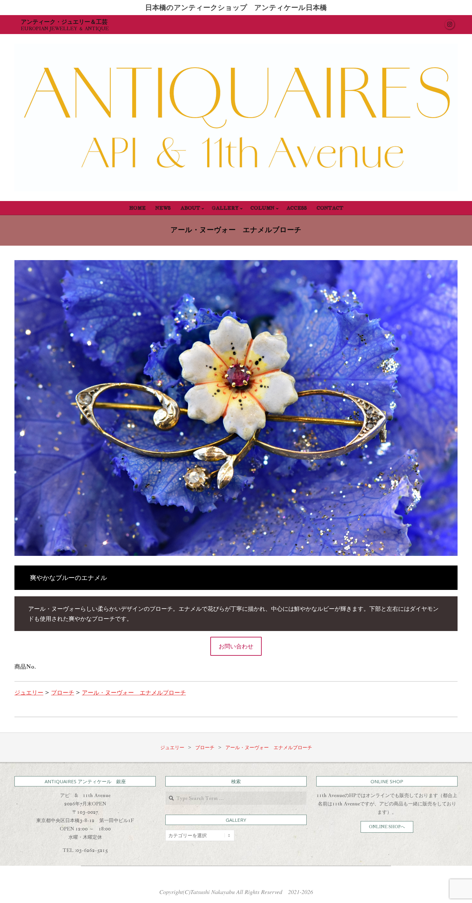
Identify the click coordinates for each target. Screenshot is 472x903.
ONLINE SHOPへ (387, 826)
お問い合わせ (236, 646)
